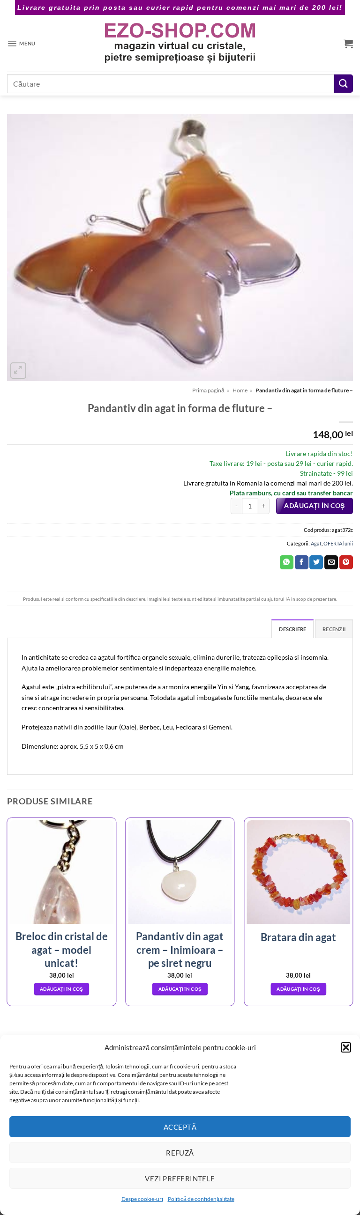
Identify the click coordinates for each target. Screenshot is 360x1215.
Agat (316, 543)
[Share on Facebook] (301, 562)
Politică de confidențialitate (201, 1198)
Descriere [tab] (292, 629)
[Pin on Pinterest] (346, 562)
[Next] (352, 916)
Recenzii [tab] (333, 629)
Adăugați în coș (314, 505)
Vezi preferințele (180, 1178)
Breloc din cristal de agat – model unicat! (61, 949)
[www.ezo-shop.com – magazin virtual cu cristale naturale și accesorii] (180, 43)
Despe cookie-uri (142, 1198)
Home (240, 390)
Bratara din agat (298, 937)
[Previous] (7, 916)
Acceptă (180, 1127)
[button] (346, 1047)
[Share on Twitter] (316, 562)
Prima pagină (208, 390)
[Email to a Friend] (331, 562)
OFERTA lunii (338, 543)
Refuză (180, 1153)
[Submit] (343, 83)
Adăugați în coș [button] (61, 989)
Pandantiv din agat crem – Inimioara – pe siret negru (180, 949)
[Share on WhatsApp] (286, 562)
